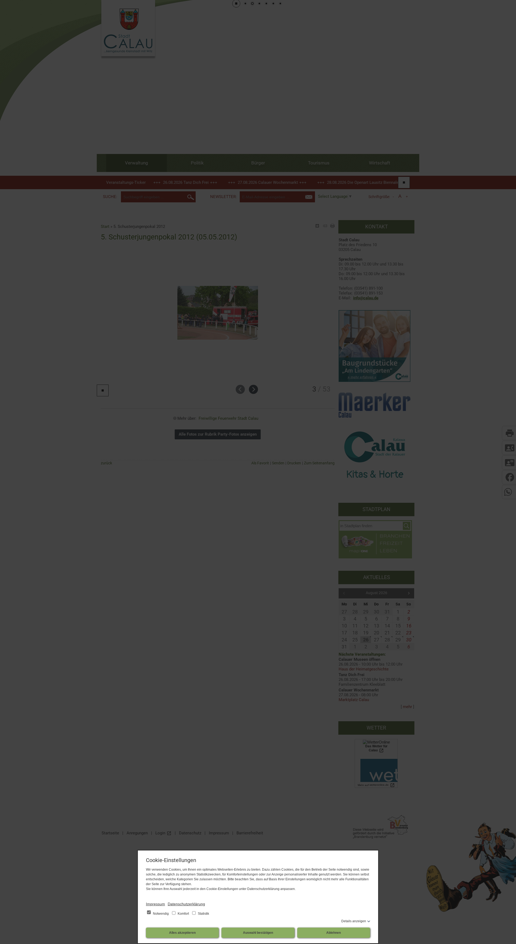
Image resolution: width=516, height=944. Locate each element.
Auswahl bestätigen (258, 933)
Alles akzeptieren (182, 933)
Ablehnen (333, 933)
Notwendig (161, 914)
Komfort (183, 914)
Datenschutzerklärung (186, 904)
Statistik (203, 914)
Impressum (155, 904)
